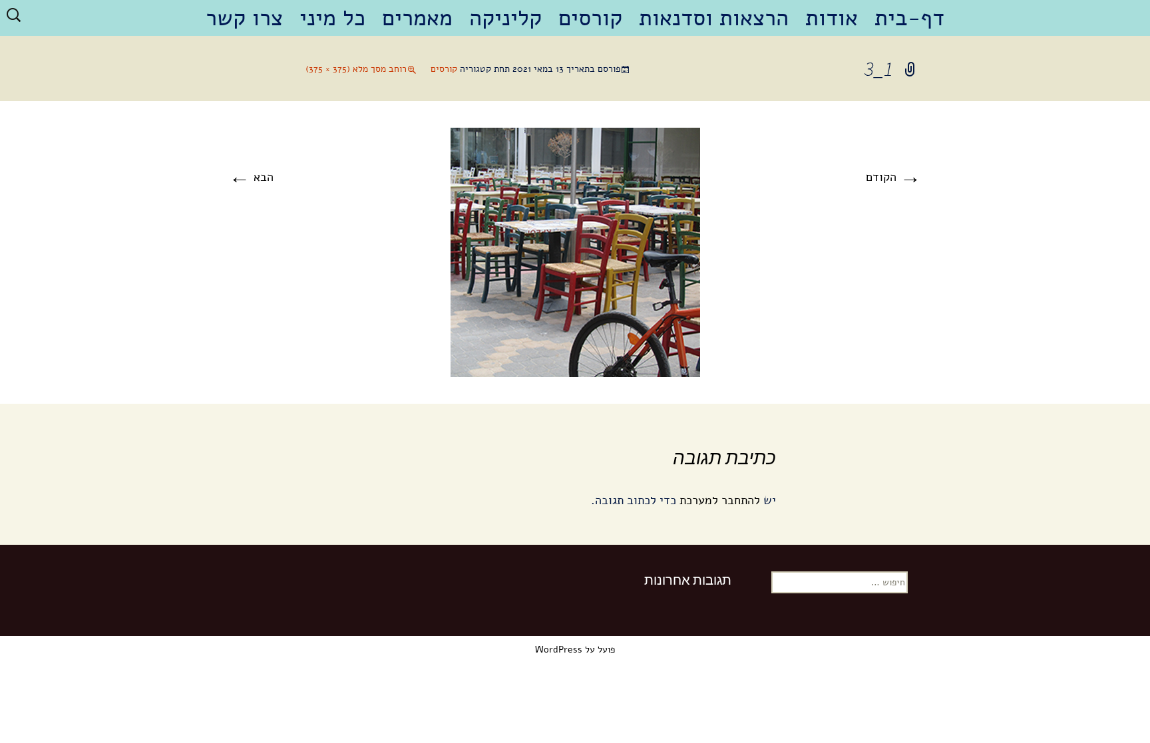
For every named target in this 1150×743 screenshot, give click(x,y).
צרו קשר (244, 18)
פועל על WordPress (575, 649)
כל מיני (332, 18)
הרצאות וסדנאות (714, 18)
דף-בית (909, 18)
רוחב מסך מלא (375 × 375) (356, 69)
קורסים (590, 18)
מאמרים (417, 18)
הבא (251, 177)
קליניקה (505, 18)
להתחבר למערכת (719, 500)
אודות (831, 18)
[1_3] (575, 251)
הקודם (893, 177)
